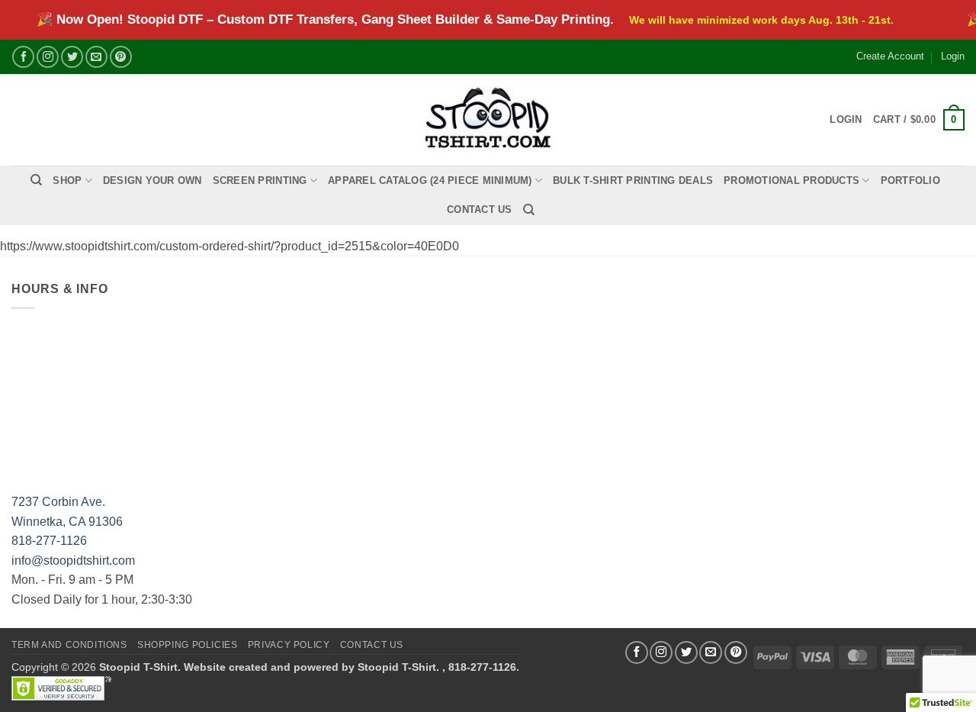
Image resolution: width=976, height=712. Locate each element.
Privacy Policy (289, 645)
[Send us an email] (96, 57)
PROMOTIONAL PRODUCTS (791, 180)
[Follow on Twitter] (72, 57)
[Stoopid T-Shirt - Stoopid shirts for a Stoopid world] (488, 119)
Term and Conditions (69, 645)
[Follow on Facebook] (23, 57)
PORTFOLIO (910, 180)
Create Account (890, 56)
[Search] (36, 180)
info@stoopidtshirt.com (73, 560)
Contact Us (479, 209)
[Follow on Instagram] (48, 57)
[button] (919, 119)
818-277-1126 (49, 540)
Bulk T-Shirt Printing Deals (633, 180)
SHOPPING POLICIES (187, 645)
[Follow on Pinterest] (121, 57)
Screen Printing (260, 180)
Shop (67, 180)
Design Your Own (152, 180)
